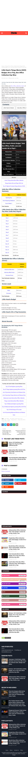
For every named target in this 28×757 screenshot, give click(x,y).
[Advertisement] (14, 16)
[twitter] (20, 480)
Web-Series (13, 604)
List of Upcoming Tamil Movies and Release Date (14, 392)
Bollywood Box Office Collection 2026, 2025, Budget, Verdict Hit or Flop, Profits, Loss (17, 451)
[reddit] (8, 487)
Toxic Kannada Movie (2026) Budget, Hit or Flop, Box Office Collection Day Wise (17, 458)
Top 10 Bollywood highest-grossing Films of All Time (14, 406)
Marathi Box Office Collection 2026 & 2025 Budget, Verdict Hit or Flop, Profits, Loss (17, 547)
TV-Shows (13, 596)
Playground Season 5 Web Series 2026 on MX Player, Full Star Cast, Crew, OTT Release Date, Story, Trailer (17, 713)
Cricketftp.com (17, 650)
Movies (13, 587)
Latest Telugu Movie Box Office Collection (14, 180)
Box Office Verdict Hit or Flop (16, 418)
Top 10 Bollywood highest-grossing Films (14, 403)
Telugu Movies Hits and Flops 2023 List (14, 183)
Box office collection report (17, 86)
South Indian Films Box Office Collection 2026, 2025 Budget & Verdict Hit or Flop (17, 563)
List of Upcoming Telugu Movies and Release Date (14, 395)
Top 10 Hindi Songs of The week (14, 409)
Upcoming (13, 600)
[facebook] (8, 480)
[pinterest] (20, 483)
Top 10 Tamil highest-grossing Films (14, 386)
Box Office (7, 418)
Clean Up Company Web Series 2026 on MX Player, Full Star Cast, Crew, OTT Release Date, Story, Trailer (17, 694)
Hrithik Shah (5, 78)
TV (13, 592)
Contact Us (16, 750)
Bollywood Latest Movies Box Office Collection (14, 398)
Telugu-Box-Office (22, 419)
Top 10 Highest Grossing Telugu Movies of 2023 (14, 186)
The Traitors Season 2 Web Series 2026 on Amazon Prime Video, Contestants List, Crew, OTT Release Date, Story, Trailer (17, 703)
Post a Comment (6, 471)
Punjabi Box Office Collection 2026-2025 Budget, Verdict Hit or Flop (17, 539)
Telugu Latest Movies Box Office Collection (14, 401)
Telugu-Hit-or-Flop (9, 66)
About (11, 750)
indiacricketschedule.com (7, 650)
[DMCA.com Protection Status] (6, 638)
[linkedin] (8, 483)
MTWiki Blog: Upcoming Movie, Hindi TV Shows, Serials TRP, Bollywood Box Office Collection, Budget (14, 753)
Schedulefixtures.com (6, 652)
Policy (21, 750)
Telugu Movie (14, 419)
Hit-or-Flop (4, 419)
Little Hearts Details (8, 108)
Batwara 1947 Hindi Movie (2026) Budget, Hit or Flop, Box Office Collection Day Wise (16, 444)
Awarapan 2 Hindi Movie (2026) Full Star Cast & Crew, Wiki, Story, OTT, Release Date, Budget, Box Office (17, 662)
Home (3, 66)
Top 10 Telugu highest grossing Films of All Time (14, 389)
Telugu (8, 419)
